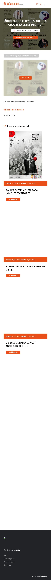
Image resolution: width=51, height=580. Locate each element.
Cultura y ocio (9, 558)
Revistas (7, 565)
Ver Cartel (25, 78)
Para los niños (9, 562)
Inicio (6, 555)
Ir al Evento (13, 199)
